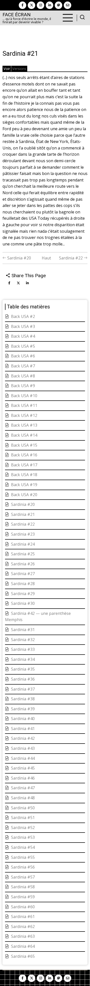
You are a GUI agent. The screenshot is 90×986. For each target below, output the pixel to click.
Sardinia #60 (23, 907)
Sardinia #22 (71, 258)
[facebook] (22, 5)
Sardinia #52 (23, 827)
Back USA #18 (24, 474)
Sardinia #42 (23, 738)
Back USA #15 (24, 445)
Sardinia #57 (23, 877)
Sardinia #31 (23, 629)
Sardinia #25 (23, 554)
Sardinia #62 (23, 926)
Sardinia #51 (23, 817)
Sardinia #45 (23, 768)
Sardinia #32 (23, 639)
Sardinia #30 (23, 603)
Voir (7, 68)
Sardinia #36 (23, 679)
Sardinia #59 (23, 897)
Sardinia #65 (23, 956)
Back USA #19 (24, 484)
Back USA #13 (24, 425)
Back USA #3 (23, 326)
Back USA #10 (24, 395)
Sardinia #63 (23, 936)
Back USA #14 (24, 435)
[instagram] (40, 5)
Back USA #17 (24, 465)
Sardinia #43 (23, 748)
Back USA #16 (24, 455)
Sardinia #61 (23, 916)
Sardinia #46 (23, 778)
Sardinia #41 (23, 728)
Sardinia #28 (23, 583)
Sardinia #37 (23, 689)
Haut (46, 258)
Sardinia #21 (23, 514)
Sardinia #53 (23, 837)
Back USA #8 (23, 376)
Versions (19, 68)
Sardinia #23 (23, 534)
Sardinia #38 (23, 699)
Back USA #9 (23, 385)
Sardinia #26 (23, 564)
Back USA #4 (23, 336)
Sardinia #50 (23, 808)
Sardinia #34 (23, 659)
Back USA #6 (23, 356)
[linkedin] (49, 5)
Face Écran (16, 14)
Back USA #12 (24, 415)
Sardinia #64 (23, 946)
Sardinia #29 (23, 593)
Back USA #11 (24, 405)
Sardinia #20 (18, 258)
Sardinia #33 (23, 649)
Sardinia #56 (23, 867)
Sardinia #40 (23, 718)
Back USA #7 (23, 366)
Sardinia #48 (23, 798)
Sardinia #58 (23, 887)
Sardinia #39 (23, 709)
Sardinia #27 (23, 573)
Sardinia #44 (23, 758)
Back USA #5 (23, 346)
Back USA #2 (23, 316)
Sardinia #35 (23, 669)
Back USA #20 (24, 494)
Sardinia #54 (23, 847)
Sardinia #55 (23, 857)
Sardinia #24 (23, 544)
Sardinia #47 (23, 788)
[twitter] (31, 5)
